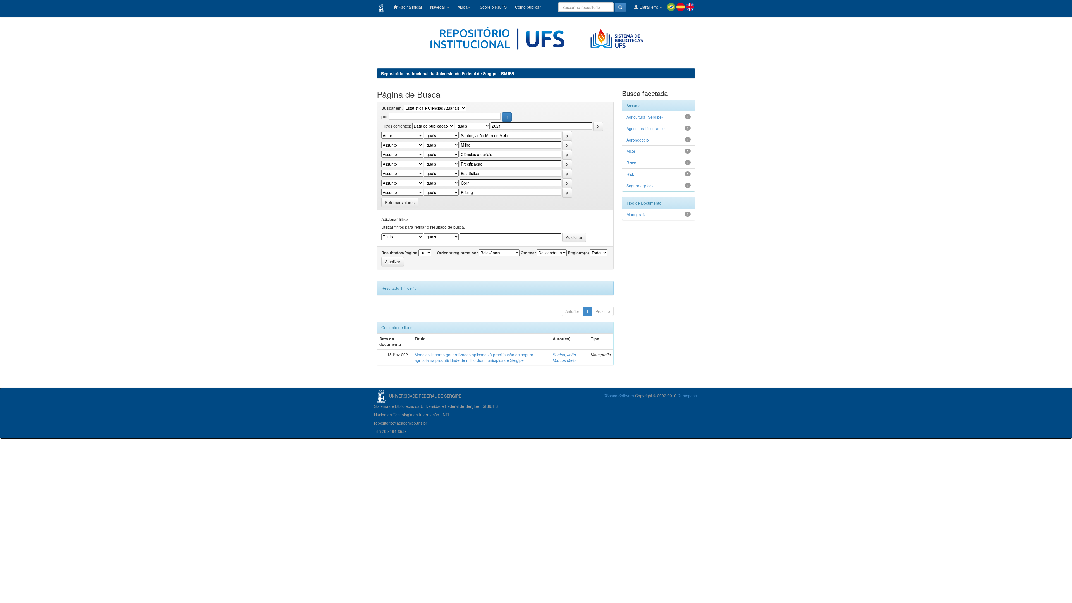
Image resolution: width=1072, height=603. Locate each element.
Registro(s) (578, 252)
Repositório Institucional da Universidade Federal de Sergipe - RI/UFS (447, 73)
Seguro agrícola (640, 185)
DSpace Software (618, 395)
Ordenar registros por (457, 252)
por (384, 116)
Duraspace (687, 395)
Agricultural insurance (645, 128)
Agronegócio (637, 140)
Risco (631, 163)
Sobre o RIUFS (493, 7)
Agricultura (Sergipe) (644, 117)
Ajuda (463, 7)
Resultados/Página (399, 252)
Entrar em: (648, 7)
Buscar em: (392, 108)
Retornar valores (400, 202)
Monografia (636, 214)
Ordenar (528, 252)
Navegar (438, 7)
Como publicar (528, 7)
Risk (630, 174)
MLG (630, 151)
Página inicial (410, 7)
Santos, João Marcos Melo (564, 357)
